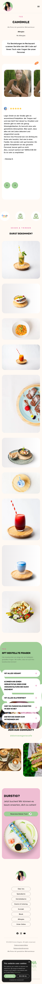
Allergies (21, 919)
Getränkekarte (21, 899)
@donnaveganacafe (21, 735)
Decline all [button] (23, 976)
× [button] (29, 962)
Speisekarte (21, 894)
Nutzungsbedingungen (21, 948)
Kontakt (21, 909)
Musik (21, 914)
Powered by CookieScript (16, 980)
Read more (17, 972)
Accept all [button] (9, 976)
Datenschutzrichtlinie (21, 945)
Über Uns (21, 889)
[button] (38, 6)
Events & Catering (21, 904)
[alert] (16, 971)
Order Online (21, 924)
